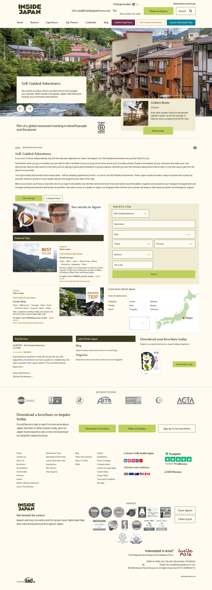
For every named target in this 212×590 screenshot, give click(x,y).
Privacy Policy (102, 475)
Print (195, 147)
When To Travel (81, 461)
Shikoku (153, 301)
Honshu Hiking (19, 301)
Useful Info (91, 22)
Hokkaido (112, 301)
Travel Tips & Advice (83, 457)
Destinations (102, 457)
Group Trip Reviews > (22, 373)
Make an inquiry (137, 428)
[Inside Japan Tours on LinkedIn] (125, 460)
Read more (158, 130)
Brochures (21, 464)
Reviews (34, 22)
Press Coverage (104, 461)
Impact (19, 479)
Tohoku (111, 305)
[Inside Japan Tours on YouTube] (141, 460)
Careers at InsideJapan (106, 468)
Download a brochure (184, 3)
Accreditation (22, 468)
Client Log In (185, 519)
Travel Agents (51, 472)
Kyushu (153, 305)
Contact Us (21, 457)
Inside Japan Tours (30, 8)
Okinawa (154, 309)
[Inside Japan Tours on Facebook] (137, 460)
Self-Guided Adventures (151, 22)
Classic (16, 290)
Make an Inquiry (159, 11)
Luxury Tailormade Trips (181, 22)
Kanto (111, 309)
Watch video (26, 218)
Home (17, 147)
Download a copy (184, 364)
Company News (103, 464)
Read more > (18, 367)
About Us (20, 461)
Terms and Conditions (106, 479)
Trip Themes (71, 22)
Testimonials (22, 472)
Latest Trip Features (25, 487)
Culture (100, 453)
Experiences (52, 22)
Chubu (132, 301)
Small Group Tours (123, 22)
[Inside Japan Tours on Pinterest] (133, 460)
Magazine (82, 355)
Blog (106, 22)
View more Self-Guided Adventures (74, 281)
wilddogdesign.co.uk (188, 576)
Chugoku (133, 309)
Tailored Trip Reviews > (23, 377)
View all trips (29, 198)
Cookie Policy (102, 472)
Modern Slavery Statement (28, 483)
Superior (63, 246)
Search (182, 11)
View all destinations (117, 296)
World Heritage (66, 257)
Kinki (131, 305)
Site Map (100, 483)
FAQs (77, 464)
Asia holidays (147, 555)
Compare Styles (53, 198)
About (20, 22)
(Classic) (155, 107)
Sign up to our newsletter (176, 428)
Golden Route (160, 102)
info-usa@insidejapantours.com (91, 10)
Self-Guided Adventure (71, 253)
